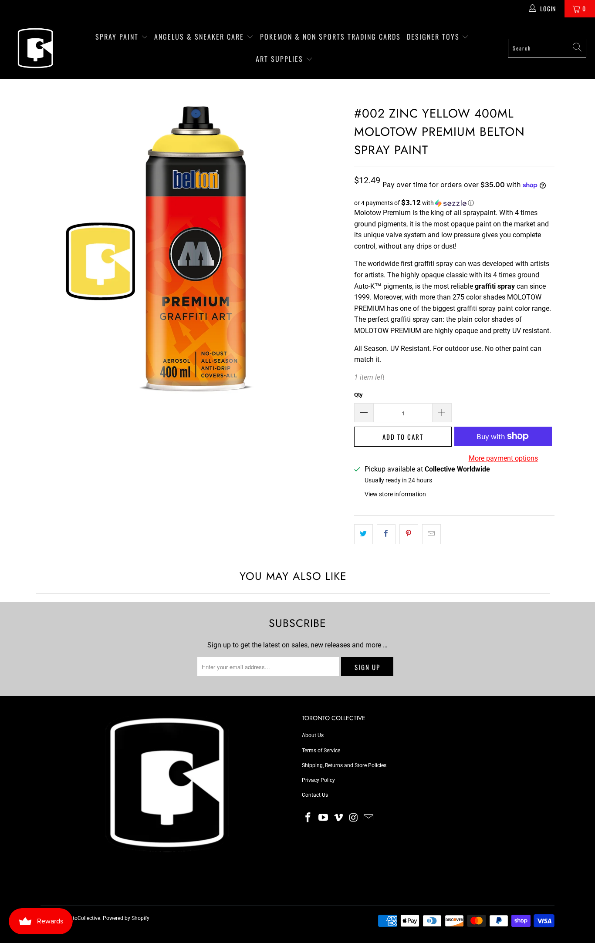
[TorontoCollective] (35, 48)
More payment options (503, 458)
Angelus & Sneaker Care (199, 36)
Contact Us (315, 795)
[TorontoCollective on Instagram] (353, 818)
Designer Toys (434, 36)
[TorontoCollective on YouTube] (323, 818)
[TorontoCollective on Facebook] (308, 818)
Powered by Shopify (126, 918)
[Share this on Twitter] (363, 534)
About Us (313, 735)
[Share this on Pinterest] (408, 534)
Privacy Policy (318, 780)
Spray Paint (118, 36)
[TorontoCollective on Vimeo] (338, 818)
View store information (395, 494)
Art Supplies (281, 59)
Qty (358, 394)
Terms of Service (321, 751)
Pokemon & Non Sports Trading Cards (330, 36)
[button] (454, 203)
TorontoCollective (79, 918)
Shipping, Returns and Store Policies (344, 765)
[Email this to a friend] (431, 534)
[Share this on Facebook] (386, 534)
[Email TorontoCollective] (368, 818)
